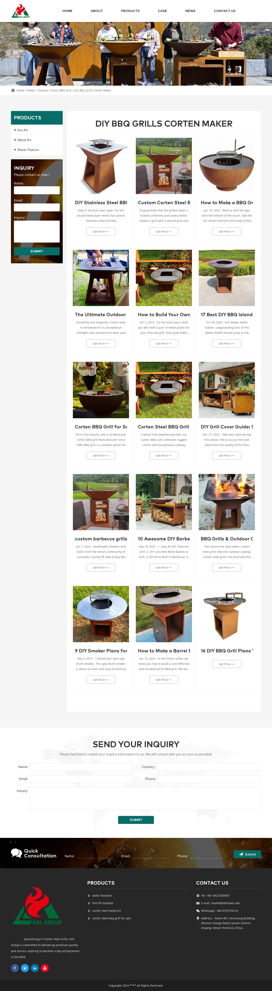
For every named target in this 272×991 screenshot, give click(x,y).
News (190, 11)
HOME (67, 11)
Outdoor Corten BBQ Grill (54, 90)
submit (36, 251)
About (97, 11)
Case (162, 11)
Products (130, 11)
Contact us (225, 11)
